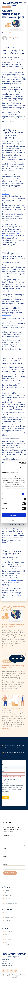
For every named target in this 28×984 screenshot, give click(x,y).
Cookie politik (8, 898)
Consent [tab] (4, 467)
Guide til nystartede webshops (12, 709)
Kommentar (6, 835)
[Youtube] (11, 971)
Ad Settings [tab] (18, 467)
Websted (5, 864)
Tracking (7, 937)
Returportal (8, 939)
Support (7, 895)
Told (6, 942)
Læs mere (5, 648)
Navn (4, 848)
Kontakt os (8, 890)
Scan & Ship (8, 931)
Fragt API (7, 945)
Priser (6, 912)
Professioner (8, 923)
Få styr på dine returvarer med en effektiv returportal (13, 625)
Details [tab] (11, 467)
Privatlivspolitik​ (9, 901)
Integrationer (8, 920)
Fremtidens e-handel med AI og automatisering (13, 667)
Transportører (9, 917)
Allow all (14, 515)
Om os (6, 893)
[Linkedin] (3, 971)
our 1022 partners (11, 475)
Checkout (7, 934)
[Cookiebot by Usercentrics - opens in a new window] (19, 463)
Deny (14, 520)
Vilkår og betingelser (11, 903)
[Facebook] (7, 971)
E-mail (5, 856)
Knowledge (8, 915)
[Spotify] (16, 971)
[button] (25, 3)
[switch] (24, 499)
